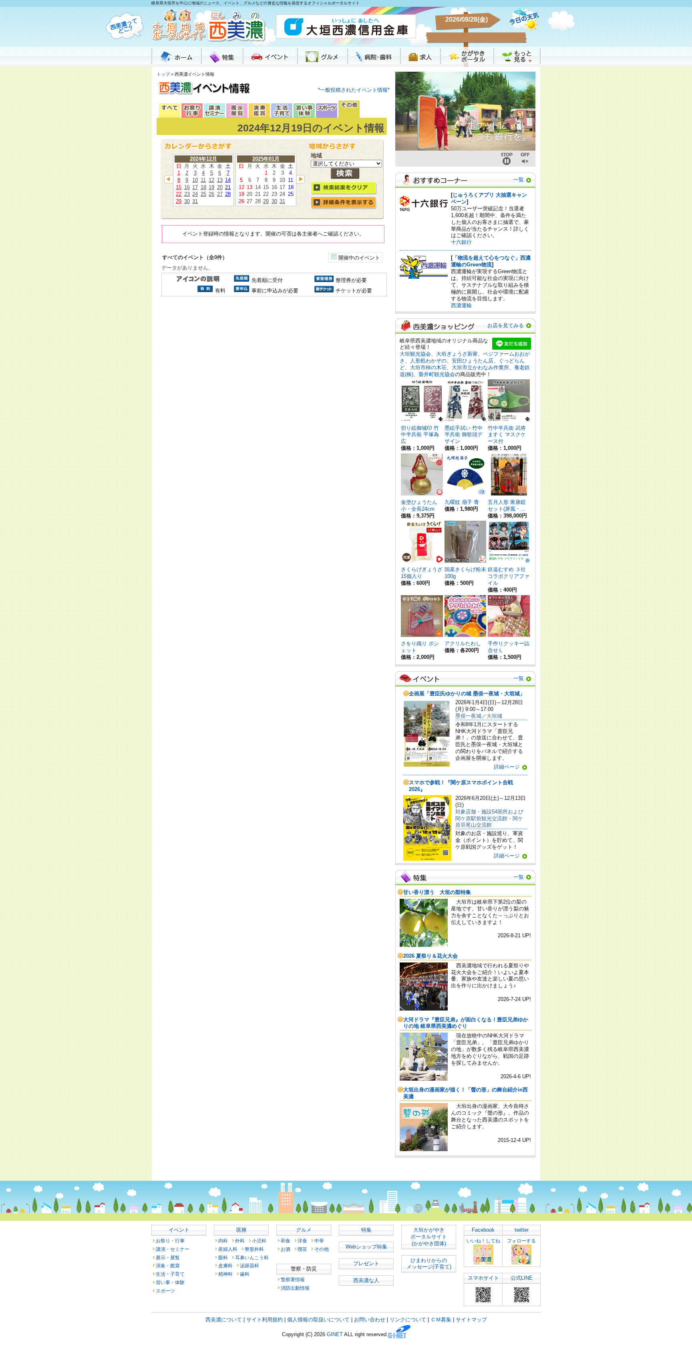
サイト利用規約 (264, 1320)
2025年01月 (266, 159)
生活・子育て (170, 1274)
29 (178, 201)
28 (228, 194)
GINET (335, 1335)
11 (203, 180)
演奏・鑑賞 (168, 1265)
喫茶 (302, 1249)
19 (211, 187)
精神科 (225, 1274)
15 (178, 187)
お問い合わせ (369, 1320)
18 (203, 187)
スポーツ (165, 1290)
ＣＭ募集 (440, 1320)
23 (187, 194)
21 (228, 187)
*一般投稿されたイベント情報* (354, 90)
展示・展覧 (168, 1257)
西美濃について (223, 1320)
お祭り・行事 (170, 1240)
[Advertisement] (273, 366)
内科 (223, 1240)
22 (178, 194)
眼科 (223, 1257)
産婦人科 (227, 1249)
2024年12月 (203, 159)
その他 (321, 1249)
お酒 (285, 1249)
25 (203, 194)
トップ (163, 74)
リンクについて (408, 1320)
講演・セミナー (172, 1249)
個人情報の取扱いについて (318, 1320)
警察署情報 (293, 1279)
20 (220, 187)
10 (195, 180)
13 (220, 180)
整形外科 (254, 1249)
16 (187, 187)
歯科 (244, 1274)
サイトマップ (471, 1320)
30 (187, 201)
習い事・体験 (170, 1282)
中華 (319, 1240)
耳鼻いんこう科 (252, 1257)
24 (195, 194)
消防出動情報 (295, 1288)
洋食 (302, 1240)
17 (195, 187)
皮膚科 (225, 1265)
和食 (285, 1240)
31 (195, 201)
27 (220, 194)
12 (211, 180)
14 (228, 180)
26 (211, 194)
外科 (240, 1240)
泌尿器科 (249, 1265)
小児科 (259, 1240)
